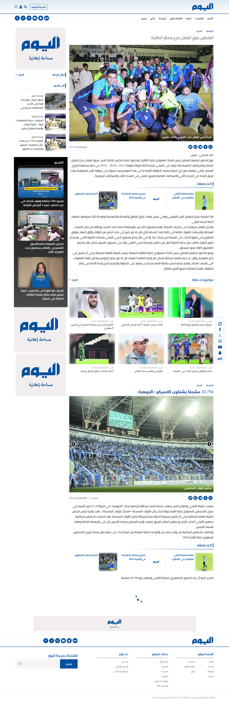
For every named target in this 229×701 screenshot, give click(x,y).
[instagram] (29, 18)
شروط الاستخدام (121, 671)
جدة (91, 498)
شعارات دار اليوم (161, 681)
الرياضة (162, 18)
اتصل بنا (164, 671)
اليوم (96, 498)
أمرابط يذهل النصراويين (86, 194)
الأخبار (210, 18)
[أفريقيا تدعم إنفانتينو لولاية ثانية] (190, 302)
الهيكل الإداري (122, 666)
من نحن (125, 662)
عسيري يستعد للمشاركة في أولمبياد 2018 (134, 196)
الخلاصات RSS (162, 686)
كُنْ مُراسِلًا (164, 662)
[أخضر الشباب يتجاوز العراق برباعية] (92, 348)
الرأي (152, 18)
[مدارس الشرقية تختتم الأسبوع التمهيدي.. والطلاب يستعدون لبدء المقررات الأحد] (41, 225)
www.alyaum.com (161, 697)
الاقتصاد (199, 18)
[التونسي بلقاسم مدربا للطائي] (141, 348)
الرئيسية (209, 31)
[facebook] (17, 18)
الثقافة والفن (176, 18)
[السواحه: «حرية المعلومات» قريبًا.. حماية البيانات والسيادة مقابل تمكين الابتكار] (55, 122)
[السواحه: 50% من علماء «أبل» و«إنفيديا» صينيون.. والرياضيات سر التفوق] (55, 142)
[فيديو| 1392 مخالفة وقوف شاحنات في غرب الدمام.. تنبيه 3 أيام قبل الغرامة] (41, 183)
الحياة (188, 18)
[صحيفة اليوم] (199, 7)
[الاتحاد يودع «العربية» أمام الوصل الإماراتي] (141, 302)
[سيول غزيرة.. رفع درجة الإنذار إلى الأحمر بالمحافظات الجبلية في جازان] (55, 101)
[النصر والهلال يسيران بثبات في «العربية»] (190, 348)
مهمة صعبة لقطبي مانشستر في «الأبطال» (182, 196)
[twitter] (23, 18)
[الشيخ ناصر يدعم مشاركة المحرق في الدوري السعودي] (92, 302)
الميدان (199, 31)
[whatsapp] (195, 147)
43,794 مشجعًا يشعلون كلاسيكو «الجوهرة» (175, 391)
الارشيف (164, 666)
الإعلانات (164, 676)
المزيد (74, 280)
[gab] (46, 18)
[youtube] (34, 18)
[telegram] (200, 147)
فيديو (144, 18)
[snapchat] (40, 18)
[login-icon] (20, 6)
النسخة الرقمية (39, 7)
